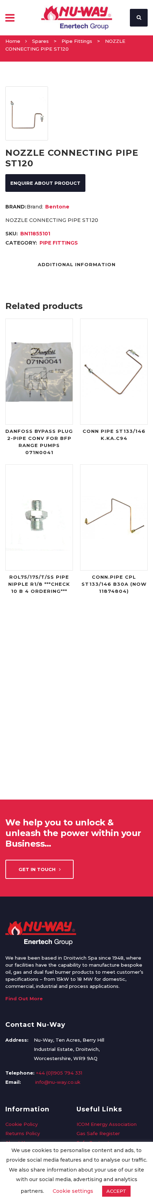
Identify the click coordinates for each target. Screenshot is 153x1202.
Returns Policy (22, 1133)
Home (12, 41)
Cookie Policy (21, 1124)
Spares (40, 41)
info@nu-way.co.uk (57, 1082)
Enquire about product (45, 183)
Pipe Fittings (77, 41)
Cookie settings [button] (73, 1191)
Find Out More (24, 998)
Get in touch (37, 869)
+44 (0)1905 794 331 (59, 1073)
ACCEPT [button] (116, 1191)
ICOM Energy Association (106, 1124)
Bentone (57, 207)
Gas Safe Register (98, 1133)
